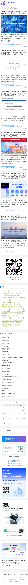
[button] (24, 3)
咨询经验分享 (5, 391)
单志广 (18, 300)
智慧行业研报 (5, 352)
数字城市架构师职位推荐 (8, 393)
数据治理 (19, 313)
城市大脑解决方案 (6, 380)
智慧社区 (15, 320)
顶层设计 (18, 324)
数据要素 (5, 315)
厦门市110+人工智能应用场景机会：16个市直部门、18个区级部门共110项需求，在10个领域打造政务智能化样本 (13, 217)
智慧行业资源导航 (6, 396)
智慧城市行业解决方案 (8, 382)
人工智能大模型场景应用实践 (8, 44)
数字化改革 (5, 311)
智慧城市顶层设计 (6, 320)
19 (10, 416)
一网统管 (5, 291)
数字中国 (13, 309)
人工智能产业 (15, 295)
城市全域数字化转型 (7, 304)
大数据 (14, 306)
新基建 (13, 318)
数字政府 (5, 313)
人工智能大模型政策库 (8, 363)
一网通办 (12, 291)
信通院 (14, 297)
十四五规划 (5, 300)
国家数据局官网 (7, 578)
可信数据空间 (6, 302)
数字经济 (12, 313)
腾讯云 (12, 322)
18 (6, 416)
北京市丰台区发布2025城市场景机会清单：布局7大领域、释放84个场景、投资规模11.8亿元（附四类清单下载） (14, 134)
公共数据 (21, 297)
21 (17, 416)
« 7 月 (3, 423)
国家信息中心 (15, 302)
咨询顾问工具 (5, 388)
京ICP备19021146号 (15, 574)
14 (17, 413)
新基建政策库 (5, 371)
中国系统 (5, 293)
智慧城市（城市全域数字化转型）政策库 (12, 357)
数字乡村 (20, 309)
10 (3, 413)
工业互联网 (5, 309)
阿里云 (11, 324)
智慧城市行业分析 (7, 574)
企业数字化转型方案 (7, 385)
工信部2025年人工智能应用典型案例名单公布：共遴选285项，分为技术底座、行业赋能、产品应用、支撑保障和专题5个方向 (14, 93)
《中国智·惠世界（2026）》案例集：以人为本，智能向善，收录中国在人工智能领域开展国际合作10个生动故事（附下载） (14, 52)
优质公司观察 (5, 349)
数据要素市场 (13, 315)
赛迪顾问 (5, 324)
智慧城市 (20, 318)
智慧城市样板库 (6, 368)
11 (6, 413)
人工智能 (19, 293)
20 (13, 416)
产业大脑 (11, 293)
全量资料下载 (5, 338)
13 (13, 413)
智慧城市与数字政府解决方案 (9, 377)
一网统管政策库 (6, 374)
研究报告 (5, 322)
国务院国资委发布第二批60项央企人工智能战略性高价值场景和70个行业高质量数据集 (14, 12)
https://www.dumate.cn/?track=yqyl (12, 564)
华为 (12, 300)
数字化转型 (14, 311)
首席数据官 (5, 327)
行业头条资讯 (5, 340)
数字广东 (21, 311)
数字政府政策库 (6, 360)
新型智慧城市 (6, 318)
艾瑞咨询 (18, 322)
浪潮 (21, 320)
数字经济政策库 (6, 366)
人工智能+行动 (6, 295)
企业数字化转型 (6, 297)
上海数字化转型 (20, 291)
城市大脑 (17, 304)
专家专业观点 (5, 343)
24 (3, 418)
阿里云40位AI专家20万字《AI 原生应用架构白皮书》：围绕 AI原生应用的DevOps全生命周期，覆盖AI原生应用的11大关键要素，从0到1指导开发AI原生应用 (14, 176)
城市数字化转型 (6, 306)
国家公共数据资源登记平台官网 (9, 580)
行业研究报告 (5, 354)
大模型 (20, 306)
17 (3, 416)
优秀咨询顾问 (5, 346)
